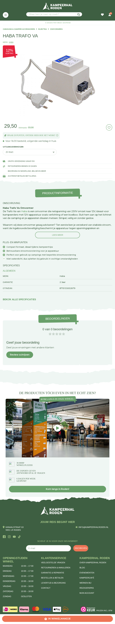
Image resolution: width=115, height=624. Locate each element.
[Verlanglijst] (102, 15)
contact (45, 588)
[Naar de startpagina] (57, 6)
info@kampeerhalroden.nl (94, 527)
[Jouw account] (109, 15)
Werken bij (85, 583)
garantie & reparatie (52, 573)
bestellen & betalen (52, 578)
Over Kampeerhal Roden (93, 562)
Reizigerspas (87, 588)
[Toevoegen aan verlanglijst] (109, 127)
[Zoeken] (79, 14)
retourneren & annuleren (55, 567)
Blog (82, 567)
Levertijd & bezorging (53, 583)
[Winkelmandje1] (106, 13)
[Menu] (5, 15)
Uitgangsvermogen (13, 147)
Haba (24, 211)
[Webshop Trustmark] (88, 609)
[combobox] (54, 14)
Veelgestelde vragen (53, 562)
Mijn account (87, 593)
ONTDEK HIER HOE (34, 135)
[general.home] (57, 511)
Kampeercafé (87, 578)
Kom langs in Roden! (57, 489)
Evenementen (87, 573)
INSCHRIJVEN (81, 548)
